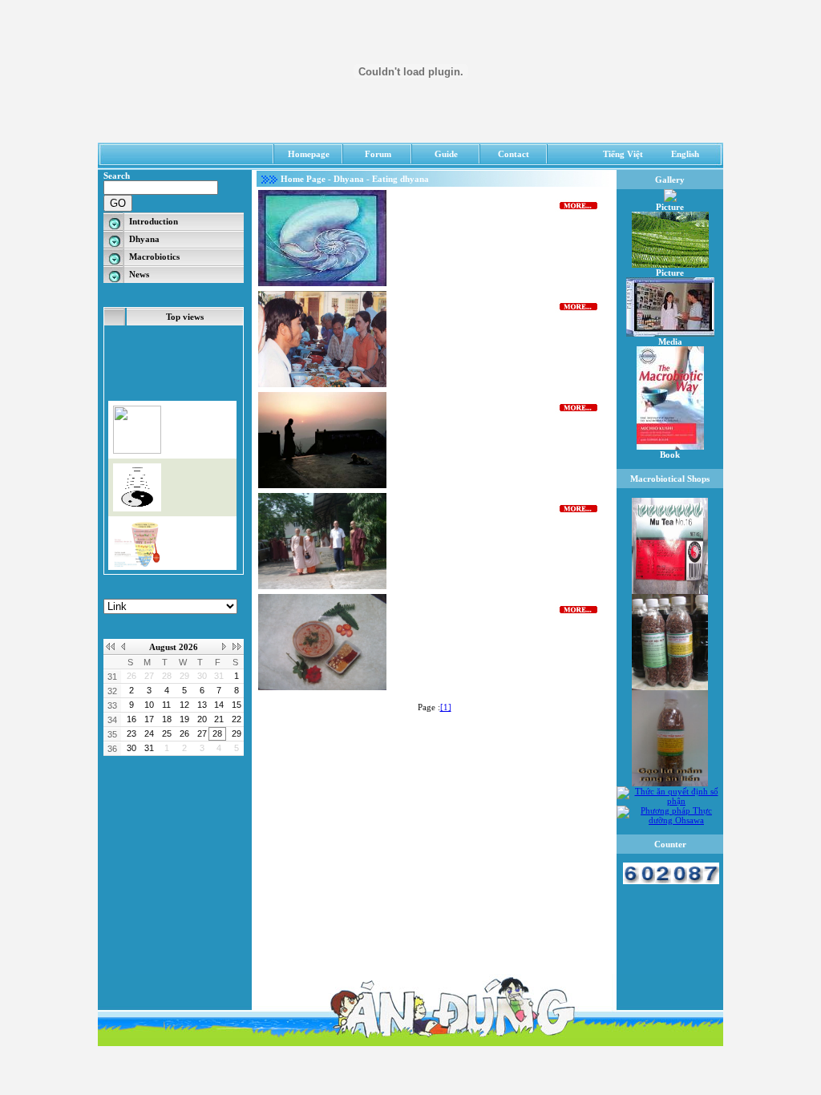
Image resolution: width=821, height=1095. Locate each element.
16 (131, 719)
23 (131, 733)
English (685, 154)
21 (219, 719)
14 (219, 704)
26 (131, 676)
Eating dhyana (400, 179)
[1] (445, 707)
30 (202, 676)
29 (184, 676)
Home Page (303, 179)
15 (236, 704)
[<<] (110, 647)
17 (149, 719)
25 (167, 733)
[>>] (237, 647)
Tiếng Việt (623, 154)
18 (167, 719)
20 (202, 719)
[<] (122, 647)
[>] (225, 647)
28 (167, 676)
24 (149, 733)
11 (166, 704)
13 (202, 704)
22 (236, 719)
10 (149, 704)
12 (184, 704)
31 (219, 676)
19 (184, 719)
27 (149, 676)
